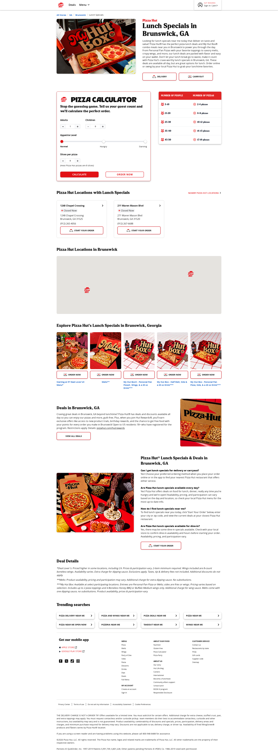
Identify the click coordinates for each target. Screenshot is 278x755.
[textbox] (115, 421)
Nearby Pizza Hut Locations (203, 193)
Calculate (79, 174)
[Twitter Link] (68, 661)
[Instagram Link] (79, 661)
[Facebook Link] (62, 661)
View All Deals (73, 436)
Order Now (125, 174)
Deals (72, 5)
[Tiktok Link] (73, 661)
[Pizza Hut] (191, 274)
